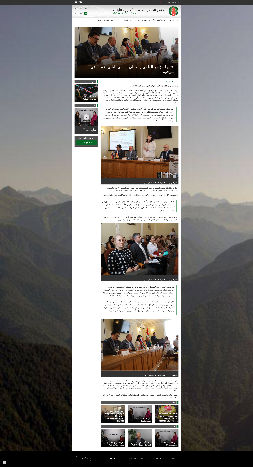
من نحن (171, 20)
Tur (86, 8)
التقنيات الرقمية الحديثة (154, 458)
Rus (76, 8)
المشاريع (141, 458)
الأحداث (152, 20)
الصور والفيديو (109, 20)
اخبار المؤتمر (132, 458)
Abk (76, 13)
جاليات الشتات (128, 20)
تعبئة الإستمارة (86, 142)
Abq (81, 13)
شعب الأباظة (161, 20)
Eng (81, 8)
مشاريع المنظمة (141, 20)
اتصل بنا (166, 458)
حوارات (99, 20)
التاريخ (118, 20)
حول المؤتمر (174, 458)
